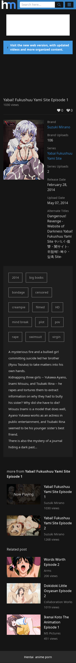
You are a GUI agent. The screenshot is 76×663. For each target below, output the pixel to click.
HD (57, 307)
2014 (15, 277)
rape (15, 337)
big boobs (36, 277)
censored (41, 292)
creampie (18, 307)
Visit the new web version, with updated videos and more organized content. (39, 47)
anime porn (43, 657)
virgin (56, 337)
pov (57, 322)
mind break (20, 322)
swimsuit (35, 337)
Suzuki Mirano (58, 127)
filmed (40, 307)
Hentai (29, 657)
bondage (18, 292)
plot (41, 322)
